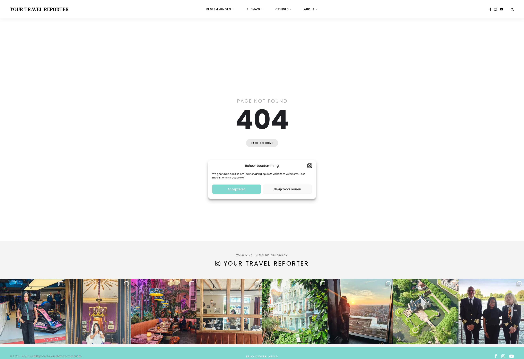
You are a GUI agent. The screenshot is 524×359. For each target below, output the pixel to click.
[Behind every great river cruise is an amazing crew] (491, 311)
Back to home (262, 143)
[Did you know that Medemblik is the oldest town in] (425, 311)
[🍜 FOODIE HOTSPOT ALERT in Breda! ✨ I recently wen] (163, 311)
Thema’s (253, 9)
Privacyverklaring (262, 356)
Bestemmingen (218, 9)
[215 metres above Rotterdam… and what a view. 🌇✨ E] (360, 311)
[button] (310, 166)
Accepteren (237, 189)
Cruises (282, 9)
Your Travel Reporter (39, 9)
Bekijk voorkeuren (287, 189)
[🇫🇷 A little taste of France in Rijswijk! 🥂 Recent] (229, 311)
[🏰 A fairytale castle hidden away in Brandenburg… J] (98, 311)
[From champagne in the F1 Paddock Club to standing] (33, 311)
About (309, 9)
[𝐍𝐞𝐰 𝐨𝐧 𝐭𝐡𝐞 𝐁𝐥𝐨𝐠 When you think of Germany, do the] (295, 311)
